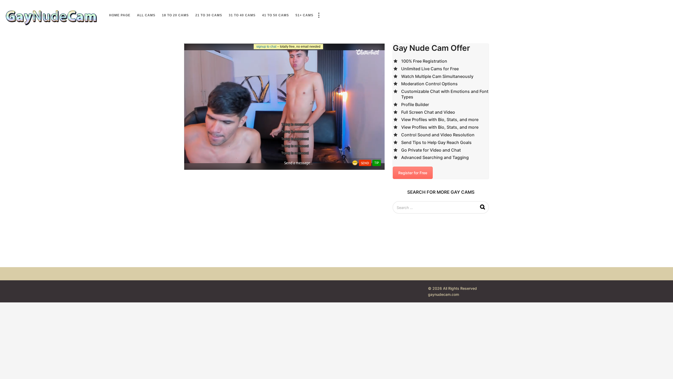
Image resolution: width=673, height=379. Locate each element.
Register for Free (412, 173)
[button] (318, 15)
